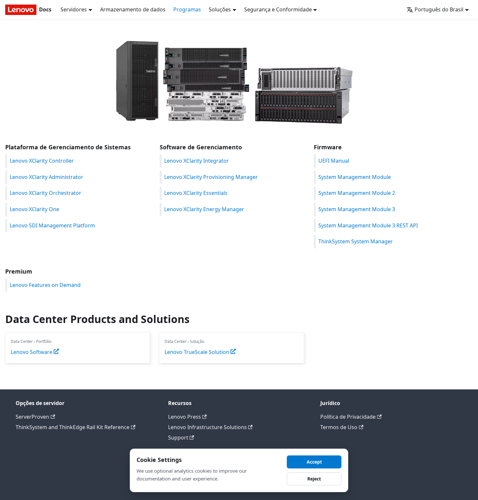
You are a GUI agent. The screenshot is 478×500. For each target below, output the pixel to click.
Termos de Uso (338, 427)
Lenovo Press (184, 416)
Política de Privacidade (348, 416)
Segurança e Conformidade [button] (278, 9)
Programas (187, 9)
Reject (314, 479)
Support (178, 437)
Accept (314, 462)
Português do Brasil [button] (439, 9)
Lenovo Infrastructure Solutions (207, 427)
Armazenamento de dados (133, 9)
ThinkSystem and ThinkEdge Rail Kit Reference (72, 427)
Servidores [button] (73, 9)
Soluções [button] (220, 9)
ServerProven (32, 416)
